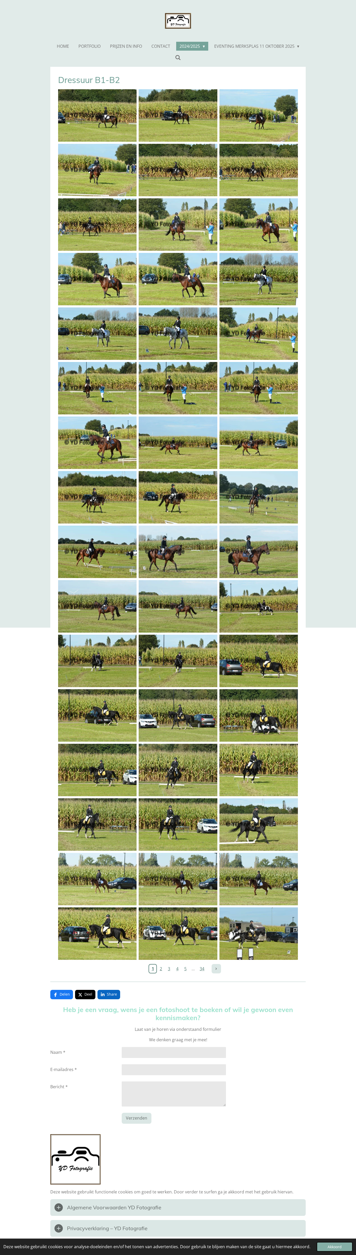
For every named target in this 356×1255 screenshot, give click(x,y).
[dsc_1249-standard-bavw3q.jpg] (97, 443)
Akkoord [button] (335, 1246)
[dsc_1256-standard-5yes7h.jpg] (178, 552)
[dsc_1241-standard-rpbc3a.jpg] (178, 279)
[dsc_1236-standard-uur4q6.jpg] (258, 170)
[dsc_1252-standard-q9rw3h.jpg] (97, 497)
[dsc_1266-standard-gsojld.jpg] (258, 715)
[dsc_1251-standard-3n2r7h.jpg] (258, 443)
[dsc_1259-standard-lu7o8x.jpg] (178, 606)
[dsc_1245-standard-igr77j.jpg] (258, 333)
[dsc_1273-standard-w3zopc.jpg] (97, 879)
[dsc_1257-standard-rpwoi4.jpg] (258, 552)
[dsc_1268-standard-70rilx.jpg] (178, 770)
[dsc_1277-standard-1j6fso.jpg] (178, 933)
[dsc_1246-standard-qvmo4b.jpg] (97, 388)
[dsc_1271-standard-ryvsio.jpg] (178, 824)
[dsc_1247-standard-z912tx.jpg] (178, 388)
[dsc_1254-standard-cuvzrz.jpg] (258, 497)
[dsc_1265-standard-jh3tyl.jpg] (178, 715)
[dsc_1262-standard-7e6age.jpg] (178, 661)
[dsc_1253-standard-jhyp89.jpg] (178, 497)
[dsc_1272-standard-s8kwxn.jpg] (258, 824)
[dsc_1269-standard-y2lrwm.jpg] (258, 770)
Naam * (57, 1052)
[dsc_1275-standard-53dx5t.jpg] (258, 879)
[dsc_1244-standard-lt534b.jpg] (178, 333)
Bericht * (59, 1087)
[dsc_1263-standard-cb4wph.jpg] (258, 661)
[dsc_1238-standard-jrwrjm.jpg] (178, 224)
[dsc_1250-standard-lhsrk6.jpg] (178, 443)
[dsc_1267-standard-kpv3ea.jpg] (97, 770)
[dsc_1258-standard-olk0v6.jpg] (97, 606)
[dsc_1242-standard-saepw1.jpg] (258, 279)
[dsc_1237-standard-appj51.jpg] (97, 224)
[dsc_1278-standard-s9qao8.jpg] (258, 933)
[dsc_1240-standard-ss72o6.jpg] (97, 279)
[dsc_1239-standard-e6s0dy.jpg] (258, 224)
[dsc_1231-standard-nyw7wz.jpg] (97, 115)
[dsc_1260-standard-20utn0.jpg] (258, 606)
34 (202, 969)
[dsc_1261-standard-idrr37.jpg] (97, 661)
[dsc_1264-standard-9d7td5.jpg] (97, 715)
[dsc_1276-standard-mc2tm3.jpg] (97, 933)
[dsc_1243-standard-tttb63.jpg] (97, 333)
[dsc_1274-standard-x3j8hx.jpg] (178, 879)
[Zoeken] (178, 57)
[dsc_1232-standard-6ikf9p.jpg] (178, 115)
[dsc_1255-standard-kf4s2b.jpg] (97, 552)
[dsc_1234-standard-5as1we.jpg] (97, 170)
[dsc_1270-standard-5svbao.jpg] (97, 824)
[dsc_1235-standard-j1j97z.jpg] (178, 170)
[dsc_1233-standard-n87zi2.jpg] (258, 115)
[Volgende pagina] (216, 968)
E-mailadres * (63, 1069)
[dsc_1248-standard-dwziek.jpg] (258, 388)
